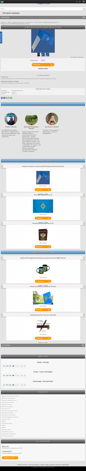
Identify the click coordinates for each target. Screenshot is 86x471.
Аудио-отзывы (43, 356)
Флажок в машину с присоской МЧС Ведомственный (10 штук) (43, 166)
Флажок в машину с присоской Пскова (43, 286)
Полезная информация (62, 464)
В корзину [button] (36, 64)
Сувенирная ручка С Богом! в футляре (43, 315)
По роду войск (43, 392)
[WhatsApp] (11, 98)
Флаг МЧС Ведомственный (43, 195)
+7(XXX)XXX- (7, 451)
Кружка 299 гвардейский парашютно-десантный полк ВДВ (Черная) (43, 258)
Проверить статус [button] (8, 457)
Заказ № (5, 446)
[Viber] (2, 98)
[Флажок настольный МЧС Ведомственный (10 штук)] (43, 41)
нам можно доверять (34, 464)
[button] (84, 8)
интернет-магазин (22, 464)
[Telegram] (9, 98)
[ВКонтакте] (4, 98)
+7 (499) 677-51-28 (43, 4)
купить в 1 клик (43, 68)
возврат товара (45, 464)
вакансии (52, 464)
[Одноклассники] (7, 98)
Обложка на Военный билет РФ (43, 223)
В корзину (39, 189)
